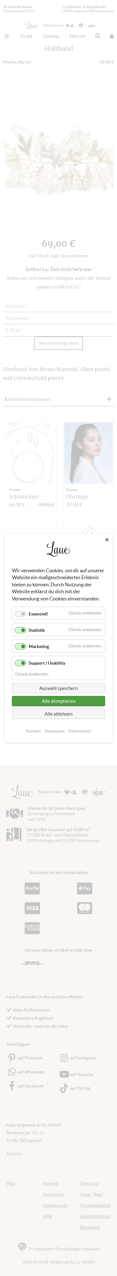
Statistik (37, 630)
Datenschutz (79, 730)
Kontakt (33, 730)
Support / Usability (47, 662)
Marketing (39, 646)
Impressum (55, 730)
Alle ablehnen (58, 713)
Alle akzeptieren (59, 700)
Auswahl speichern (58, 688)
